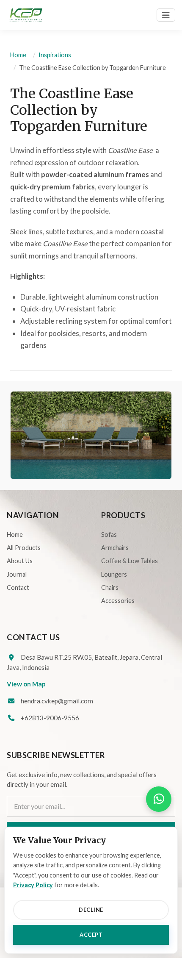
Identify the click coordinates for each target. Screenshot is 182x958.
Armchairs (115, 547)
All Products (24, 547)
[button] (158, 799)
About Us (20, 560)
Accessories (118, 600)
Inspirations (55, 54)
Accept (91, 934)
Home (18, 54)
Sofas (109, 534)
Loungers (114, 574)
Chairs (110, 587)
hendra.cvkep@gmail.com (57, 701)
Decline (91, 909)
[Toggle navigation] (166, 15)
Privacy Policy (33, 885)
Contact (18, 587)
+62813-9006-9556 (50, 718)
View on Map (26, 684)
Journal (17, 574)
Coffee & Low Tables (129, 560)
